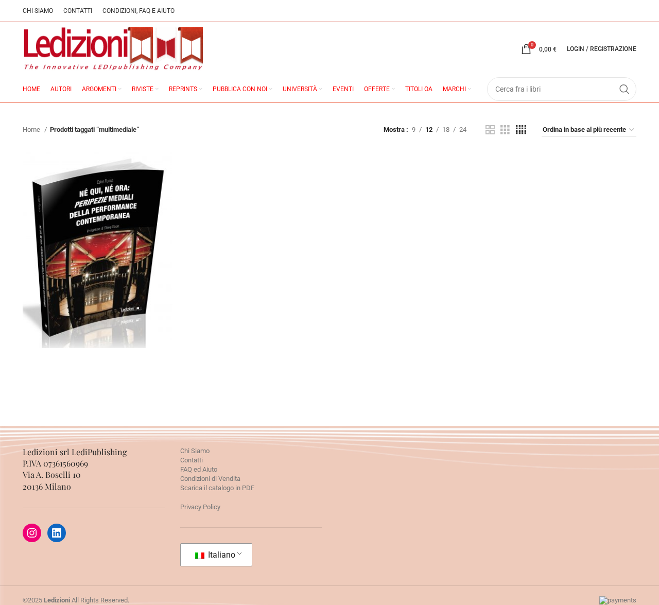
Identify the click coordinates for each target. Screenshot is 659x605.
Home (32, 129)
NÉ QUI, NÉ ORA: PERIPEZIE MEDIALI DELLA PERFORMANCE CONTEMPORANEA (97, 224)
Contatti (191, 460)
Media (97, 278)
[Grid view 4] (521, 130)
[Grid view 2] (490, 130)
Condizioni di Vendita (210, 478)
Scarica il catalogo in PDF (217, 488)
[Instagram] (32, 533)
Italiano (220, 555)
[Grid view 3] (505, 130)
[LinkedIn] (56, 533)
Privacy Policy (200, 507)
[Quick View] (51, 306)
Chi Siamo (195, 451)
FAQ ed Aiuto (198, 469)
